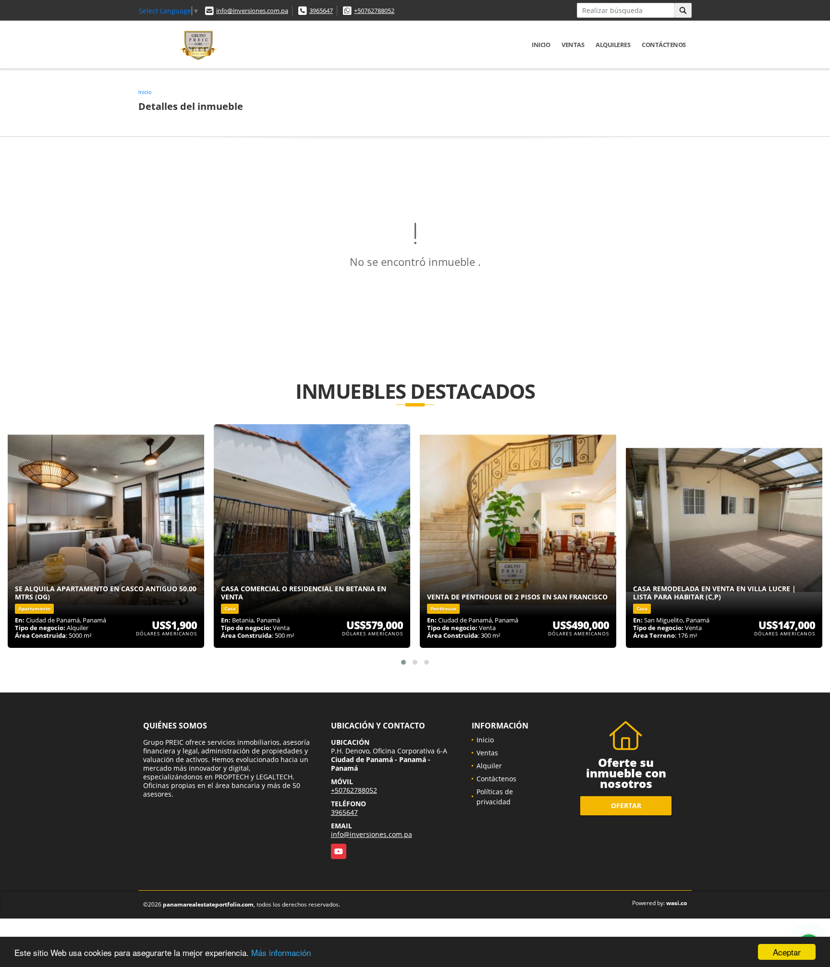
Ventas (572, 44)
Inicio (541, 44)
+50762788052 (374, 10)
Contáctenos (664, 44)
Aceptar (787, 952)
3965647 (321, 10)
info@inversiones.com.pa (252, 10)
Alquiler (489, 765)
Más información (281, 952)
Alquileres (613, 44)
